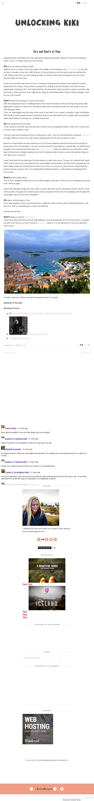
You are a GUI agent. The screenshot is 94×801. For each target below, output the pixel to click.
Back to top (88, 798)
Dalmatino (86, 135)
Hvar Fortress (29, 217)
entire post (42, 223)
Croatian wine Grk (46, 149)
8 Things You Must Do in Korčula (56, 313)
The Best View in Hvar (19, 338)
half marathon (72, 69)
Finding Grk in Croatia (37, 334)
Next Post (85, 352)
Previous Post (10, 352)
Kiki (24, 345)
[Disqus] (47, 391)
